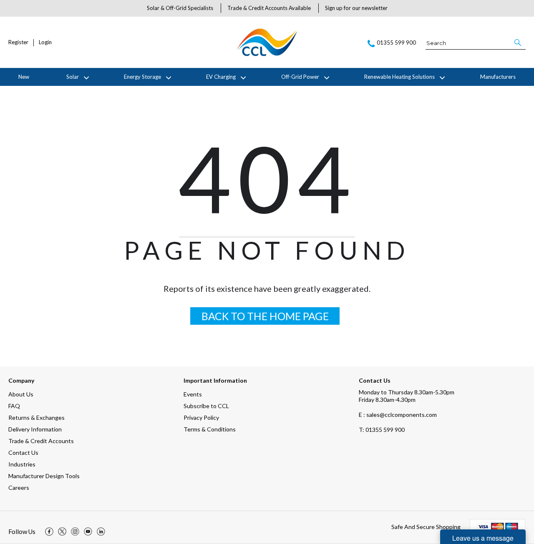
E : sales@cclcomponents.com (398, 414)
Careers (18, 487)
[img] (49, 531)
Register (18, 42)
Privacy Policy (201, 417)
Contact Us (23, 452)
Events (193, 394)
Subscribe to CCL (206, 405)
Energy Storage (142, 76)
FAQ (14, 405)
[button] (518, 42)
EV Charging (221, 76)
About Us (20, 394)
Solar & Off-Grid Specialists (180, 8)
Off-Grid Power (300, 76)
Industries (21, 464)
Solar (72, 76)
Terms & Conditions (210, 429)
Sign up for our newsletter (356, 8)
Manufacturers (498, 76)
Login (45, 42)
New (23, 76)
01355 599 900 (382, 429)
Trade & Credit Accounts (41, 440)
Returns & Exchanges (36, 417)
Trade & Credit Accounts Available (269, 8)
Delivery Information (35, 429)
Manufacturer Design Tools (44, 475)
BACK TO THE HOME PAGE (265, 316)
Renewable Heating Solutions (399, 76)
